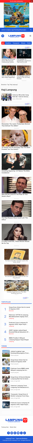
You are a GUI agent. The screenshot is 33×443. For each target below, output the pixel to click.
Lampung (11, 318)
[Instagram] (11, 433)
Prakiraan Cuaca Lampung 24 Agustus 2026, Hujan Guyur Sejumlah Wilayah (18, 324)
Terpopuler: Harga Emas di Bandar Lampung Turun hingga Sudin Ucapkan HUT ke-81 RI (20, 395)
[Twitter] (21, 433)
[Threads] (15, 433)
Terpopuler (16, 43)
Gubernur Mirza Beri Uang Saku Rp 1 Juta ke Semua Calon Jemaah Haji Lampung (21, 96)
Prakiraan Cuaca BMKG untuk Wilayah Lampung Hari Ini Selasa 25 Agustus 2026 (20, 370)
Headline (8, 43)
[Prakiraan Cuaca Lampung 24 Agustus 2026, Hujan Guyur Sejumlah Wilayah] (6, 404)
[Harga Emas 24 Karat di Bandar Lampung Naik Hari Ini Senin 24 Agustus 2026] (6, 379)
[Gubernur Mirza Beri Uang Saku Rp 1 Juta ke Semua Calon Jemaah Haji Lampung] (6, 97)
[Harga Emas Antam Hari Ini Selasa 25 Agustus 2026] (6, 362)
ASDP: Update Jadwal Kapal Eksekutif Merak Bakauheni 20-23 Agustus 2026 (19, 332)
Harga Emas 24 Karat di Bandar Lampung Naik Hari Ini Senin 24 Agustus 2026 (20, 378)
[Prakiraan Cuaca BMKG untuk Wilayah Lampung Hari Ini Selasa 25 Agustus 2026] (6, 370)
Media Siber (13, 427)
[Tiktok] (24, 433)
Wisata (23, 43)
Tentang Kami (5, 427)
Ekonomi (11, 310)
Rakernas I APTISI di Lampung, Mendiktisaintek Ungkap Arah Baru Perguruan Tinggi (19, 316)
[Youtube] (18, 433)
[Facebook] (8, 433)
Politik (29, 43)
